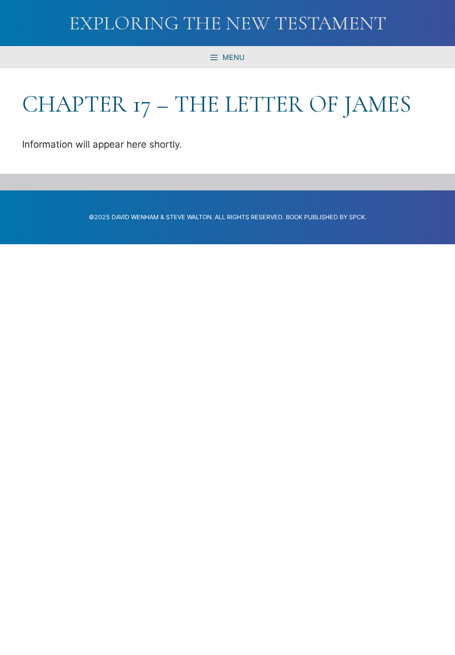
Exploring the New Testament (227, 23)
